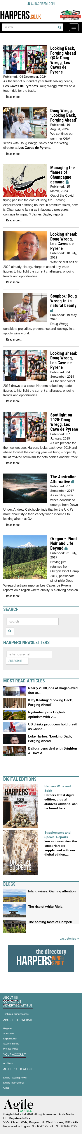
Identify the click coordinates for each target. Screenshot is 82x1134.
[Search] (59, 27)
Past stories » (69, 938)
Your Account (14, 1054)
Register (7, 1028)
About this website (19, 1020)
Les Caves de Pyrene (34, 147)
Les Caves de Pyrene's (20, 86)
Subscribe (16, 661)
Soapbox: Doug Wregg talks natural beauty (63, 301)
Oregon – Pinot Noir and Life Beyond (63, 543)
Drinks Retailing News (15, 1077)
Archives (8, 1063)
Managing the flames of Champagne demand (62, 175)
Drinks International (13, 1082)
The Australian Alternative (63, 479)
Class (6, 1087)
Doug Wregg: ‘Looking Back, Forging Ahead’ (63, 115)
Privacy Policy (10, 1048)
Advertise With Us (18, 1005)
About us (10, 997)
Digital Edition (10, 1038)
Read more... (14, 97)
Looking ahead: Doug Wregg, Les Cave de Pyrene (63, 360)
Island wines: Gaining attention (52, 891)
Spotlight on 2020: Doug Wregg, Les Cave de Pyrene (64, 422)
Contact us (12, 1001)
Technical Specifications (16, 1014)
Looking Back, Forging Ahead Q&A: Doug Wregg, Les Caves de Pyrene (63, 60)
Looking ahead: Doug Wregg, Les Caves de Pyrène (63, 241)
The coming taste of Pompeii (50, 922)
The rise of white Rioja (45, 906)
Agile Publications (18, 1069)
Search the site (11, 1043)
